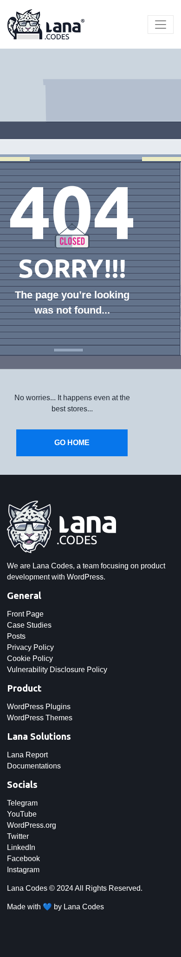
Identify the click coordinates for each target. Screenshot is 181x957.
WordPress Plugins (39, 707)
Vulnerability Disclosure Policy (57, 670)
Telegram (22, 803)
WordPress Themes (39, 718)
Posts (16, 636)
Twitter (18, 836)
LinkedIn (21, 847)
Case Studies (29, 625)
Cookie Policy (30, 658)
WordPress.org (31, 825)
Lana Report (27, 755)
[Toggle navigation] (161, 24)
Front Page (25, 614)
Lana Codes (84, 907)
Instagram (23, 870)
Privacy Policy (30, 647)
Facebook (23, 859)
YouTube (22, 814)
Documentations (34, 766)
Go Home (72, 443)
